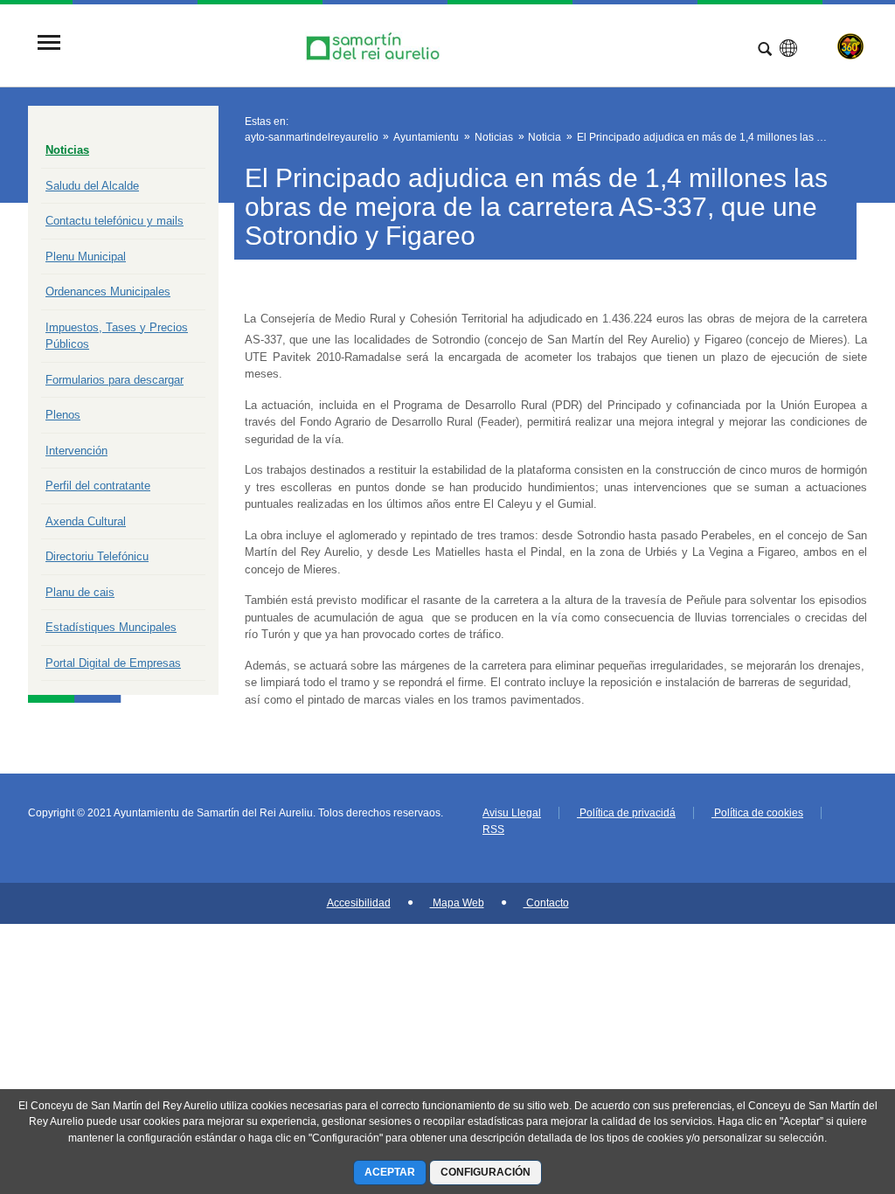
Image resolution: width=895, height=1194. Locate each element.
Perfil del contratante (97, 485)
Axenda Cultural (85, 521)
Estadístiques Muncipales (111, 627)
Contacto (546, 903)
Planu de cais (79, 592)
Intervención (76, 450)
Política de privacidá (626, 813)
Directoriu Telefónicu (97, 556)
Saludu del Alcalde (92, 185)
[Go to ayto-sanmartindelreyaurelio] (375, 44)
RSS (493, 829)
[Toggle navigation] (49, 44)
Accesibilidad (359, 903)
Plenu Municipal (85, 256)
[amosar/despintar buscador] (765, 50)
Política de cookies (757, 813)
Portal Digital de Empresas (113, 663)
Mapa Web (457, 903)
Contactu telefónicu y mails (114, 220)
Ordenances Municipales (107, 291)
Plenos (62, 414)
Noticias (67, 149)
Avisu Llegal (511, 813)
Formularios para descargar (114, 379)
